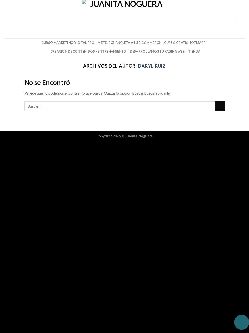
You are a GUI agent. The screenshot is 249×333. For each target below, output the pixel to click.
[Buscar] (5, 19)
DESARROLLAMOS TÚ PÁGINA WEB (157, 51)
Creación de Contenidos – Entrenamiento (88, 51)
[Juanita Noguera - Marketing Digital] (124, 19)
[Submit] (220, 106)
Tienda (194, 51)
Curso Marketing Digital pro (67, 43)
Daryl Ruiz (152, 66)
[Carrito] (242, 19)
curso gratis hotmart (185, 43)
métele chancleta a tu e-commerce (129, 43)
